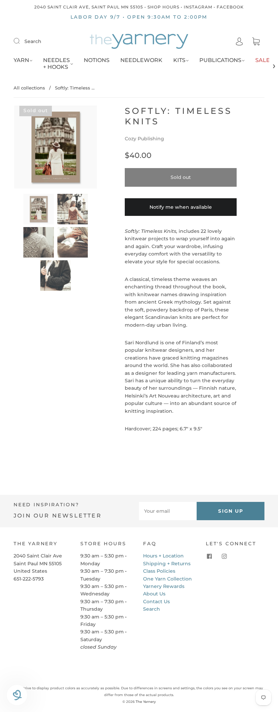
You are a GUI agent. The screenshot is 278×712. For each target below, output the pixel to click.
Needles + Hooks (56, 63)
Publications (220, 60)
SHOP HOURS (163, 6)
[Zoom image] (55, 148)
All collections (29, 87)
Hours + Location (163, 556)
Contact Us (156, 601)
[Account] (239, 41)
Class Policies (159, 571)
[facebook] (209, 556)
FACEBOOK (230, 6)
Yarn (21, 60)
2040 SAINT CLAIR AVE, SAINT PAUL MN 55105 (88, 6)
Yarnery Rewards (163, 586)
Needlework (141, 60)
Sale (262, 60)
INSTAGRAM (198, 6)
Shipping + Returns (167, 564)
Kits (179, 60)
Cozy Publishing (144, 139)
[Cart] (255, 41)
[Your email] (168, 511)
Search (32, 41)
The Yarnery (146, 701)
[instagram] (224, 556)
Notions (97, 60)
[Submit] (21, 41)
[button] (22, 148)
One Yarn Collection (167, 579)
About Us (154, 594)
